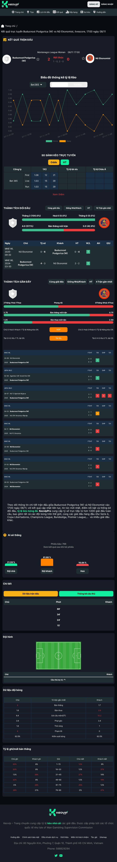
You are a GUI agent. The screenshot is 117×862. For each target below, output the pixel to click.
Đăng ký (93, 4)
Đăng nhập (107, 4)
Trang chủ (10, 26)
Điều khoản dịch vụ (50, 837)
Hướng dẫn (15, 837)
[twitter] (56, 856)
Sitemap (103, 837)
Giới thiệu (64, 837)
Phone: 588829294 (58, 848)
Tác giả (94, 837)
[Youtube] (61, 856)
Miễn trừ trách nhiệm (80, 837)
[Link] (10, 4)
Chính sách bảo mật (30, 837)
